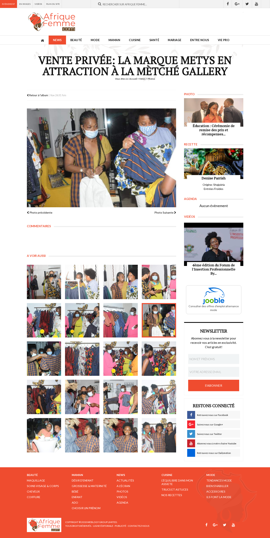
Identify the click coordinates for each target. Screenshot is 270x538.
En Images (25, 4)
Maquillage (36, 480)
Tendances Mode (219, 480)
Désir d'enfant (82, 480)
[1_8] (159, 320)
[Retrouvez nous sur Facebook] (228, 4)
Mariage (174, 40)
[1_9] (44, 358)
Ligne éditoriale (103, 525)
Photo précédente (40, 212)
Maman (114, 40)
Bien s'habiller (217, 486)
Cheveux (33, 491)
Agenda (122, 502)
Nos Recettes (171, 495)
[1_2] (82, 282)
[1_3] (120, 282)
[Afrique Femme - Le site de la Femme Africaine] (51, 21)
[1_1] (44, 282)
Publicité (120, 525)
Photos (122, 491)
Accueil (133, 78)
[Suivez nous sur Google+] (237, 4)
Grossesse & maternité (89, 486)
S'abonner (213, 385)
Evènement (8, 4)
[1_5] (44, 320)
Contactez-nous (138, 525)
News (57, 40)
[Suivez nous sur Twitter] (247, 4)
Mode (95, 40)
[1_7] (120, 320)
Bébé (75, 491)
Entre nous (199, 40)
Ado (75, 502)
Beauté (76, 40)
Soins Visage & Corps (43, 486)
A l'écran (123, 486)
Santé (154, 40)
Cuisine (135, 40)
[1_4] (159, 282)
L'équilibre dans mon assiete (177, 482)
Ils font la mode (218, 497)
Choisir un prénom (86, 508)
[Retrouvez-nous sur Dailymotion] (265, 4)
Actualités (125, 480)
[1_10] (82, 358)
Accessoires (215, 491)
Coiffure (33, 497)
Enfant (77, 497)
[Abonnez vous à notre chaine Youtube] (256, 4)
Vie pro (223, 40)
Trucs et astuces (174, 489)
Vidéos (38, 4)
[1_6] (82, 320)
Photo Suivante (164, 212)
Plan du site (53, 4)
